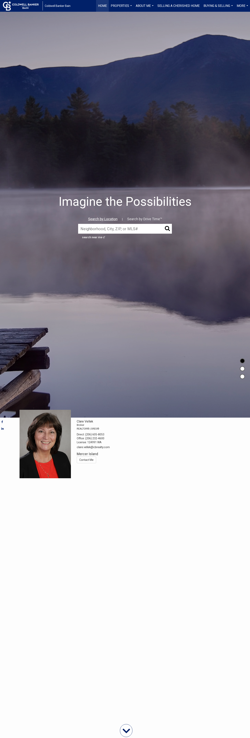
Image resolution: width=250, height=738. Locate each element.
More (243, 8)
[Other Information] (242, 376)
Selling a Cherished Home (178, 6)
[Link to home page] (23, 6)
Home (102, 6)
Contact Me (86, 459)
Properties (122, 8)
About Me (145, 8)
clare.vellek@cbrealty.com (93, 447)
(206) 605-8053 (94, 434)
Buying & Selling (219, 8)
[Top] (242, 360)
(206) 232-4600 (94, 438)
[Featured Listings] (242, 368)
